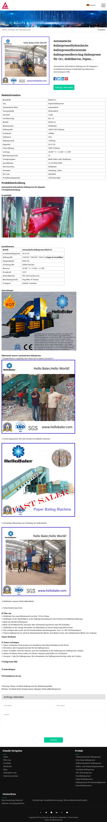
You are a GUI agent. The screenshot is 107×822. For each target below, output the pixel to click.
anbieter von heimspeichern (13, 803)
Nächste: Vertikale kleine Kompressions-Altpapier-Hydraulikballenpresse (31, 689)
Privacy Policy (73, 817)
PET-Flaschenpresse (23, 30)
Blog (5, 769)
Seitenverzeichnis (11, 776)
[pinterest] (51, 812)
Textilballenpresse (83, 776)
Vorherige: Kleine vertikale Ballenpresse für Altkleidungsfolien (27, 686)
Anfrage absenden (64, 87)
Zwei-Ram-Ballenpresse (85, 760)
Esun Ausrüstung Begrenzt (12, 800)
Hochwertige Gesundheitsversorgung (48, 800)
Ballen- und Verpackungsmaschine (90, 766)
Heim (5, 30)
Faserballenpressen (84, 785)
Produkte (11, 30)
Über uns (7, 760)
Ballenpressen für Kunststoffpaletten (90, 782)
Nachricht (8, 766)
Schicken (53, 740)
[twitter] (46, 812)
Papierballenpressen (84, 779)
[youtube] (67, 812)
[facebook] (41, 812)
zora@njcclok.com (55, 820)
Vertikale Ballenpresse (85, 769)
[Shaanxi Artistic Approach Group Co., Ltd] (5, 5)
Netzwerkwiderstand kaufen (75, 800)
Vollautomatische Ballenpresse (88, 757)
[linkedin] (57, 812)
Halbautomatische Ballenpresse (88, 763)
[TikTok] (62, 812)
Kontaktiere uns (10, 773)
